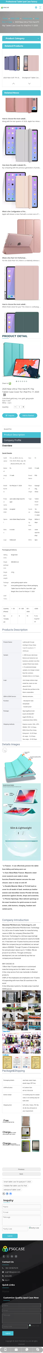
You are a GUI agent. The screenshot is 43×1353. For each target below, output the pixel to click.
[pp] (14, 1249)
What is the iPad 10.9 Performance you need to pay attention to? (14, 253)
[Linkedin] (7, 1193)
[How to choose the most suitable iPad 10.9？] (21, 111)
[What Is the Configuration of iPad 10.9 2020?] (21, 203)
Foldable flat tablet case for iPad (15, 1186)
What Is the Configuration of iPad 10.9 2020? (14, 206)
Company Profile (12, 440)
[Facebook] (10, 1193)
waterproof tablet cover (12, 1190)
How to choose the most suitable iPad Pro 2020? (14, 299)
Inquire (11, 415)
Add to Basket (28, 415)
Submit (9, 1236)
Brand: (6, 429)
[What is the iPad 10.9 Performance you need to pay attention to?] (21, 250)
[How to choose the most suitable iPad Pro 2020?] (21, 296)
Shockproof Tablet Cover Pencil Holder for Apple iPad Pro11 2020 (31, 78)
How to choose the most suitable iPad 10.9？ (14, 113)
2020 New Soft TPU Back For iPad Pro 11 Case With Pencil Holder (12, 78)
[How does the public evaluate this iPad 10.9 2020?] (21, 157)
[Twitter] (3, 1193)
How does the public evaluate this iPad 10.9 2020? (14, 160)
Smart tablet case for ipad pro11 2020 (17, 1182)
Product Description (14, 434)
